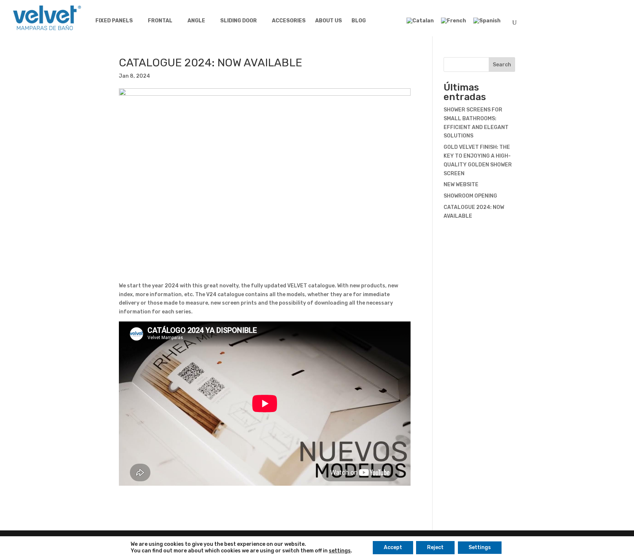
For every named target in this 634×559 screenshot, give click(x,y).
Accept (393, 547)
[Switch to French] (453, 24)
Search (502, 65)
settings (340, 551)
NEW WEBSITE (461, 184)
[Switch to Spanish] (487, 24)
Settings (480, 547)
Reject (435, 547)
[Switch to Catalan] (420, 24)
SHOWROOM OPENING (470, 196)
